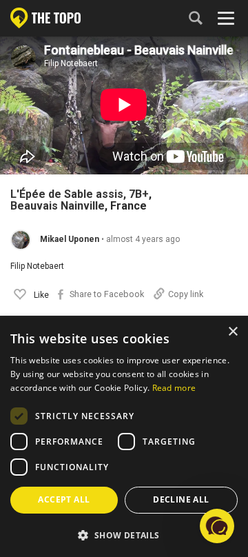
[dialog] (124, 437)
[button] (124, 534)
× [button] (232, 332)
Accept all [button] (64, 499)
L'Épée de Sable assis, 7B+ (79, 194)
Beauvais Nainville (57, 206)
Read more (174, 388)
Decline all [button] (181, 499)
